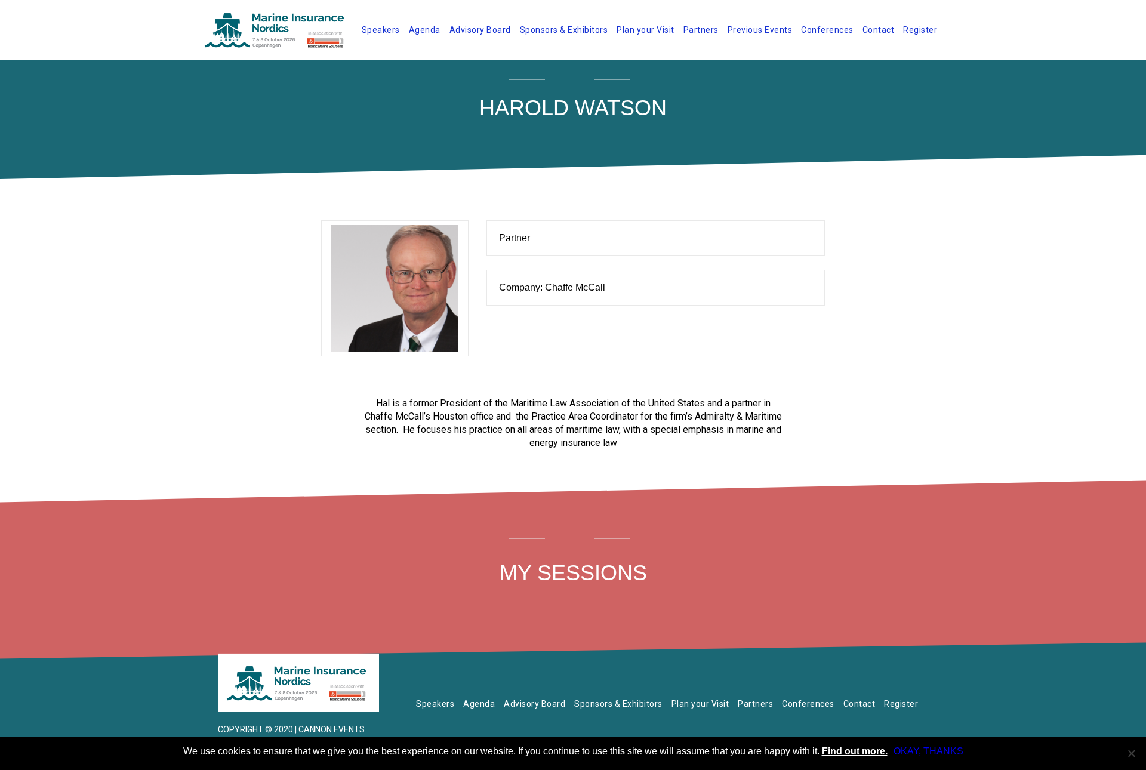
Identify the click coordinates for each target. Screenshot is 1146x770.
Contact (878, 30)
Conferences (827, 30)
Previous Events (760, 30)
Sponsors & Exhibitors (564, 30)
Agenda (424, 30)
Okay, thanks (928, 751)
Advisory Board (480, 30)
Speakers (381, 30)
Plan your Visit (645, 30)
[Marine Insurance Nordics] (298, 683)
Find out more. (855, 751)
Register (920, 30)
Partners (701, 30)
